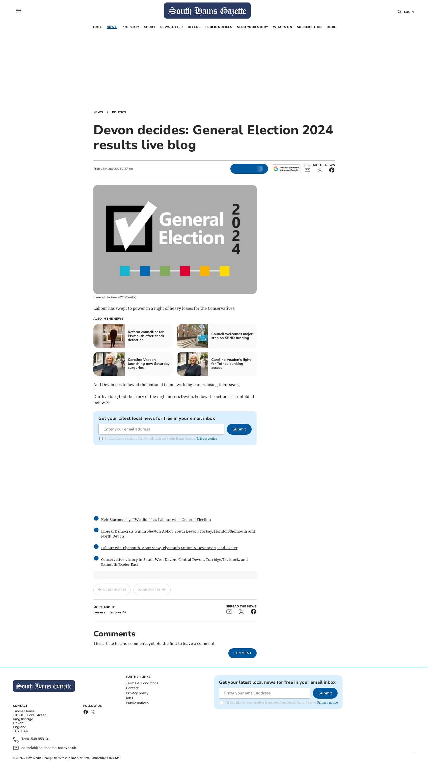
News (98, 112)
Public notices (137, 703)
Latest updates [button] (114, 589)
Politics (119, 112)
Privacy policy (137, 693)
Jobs (129, 698)
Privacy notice (207, 438)
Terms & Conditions (142, 683)
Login (409, 12)
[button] (19, 11)
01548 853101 (38, 739)
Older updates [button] (149, 589)
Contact (132, 688)
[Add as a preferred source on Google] (286, 168)
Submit (239, 429)
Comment (242, 653)
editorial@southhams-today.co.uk (48, 747)
